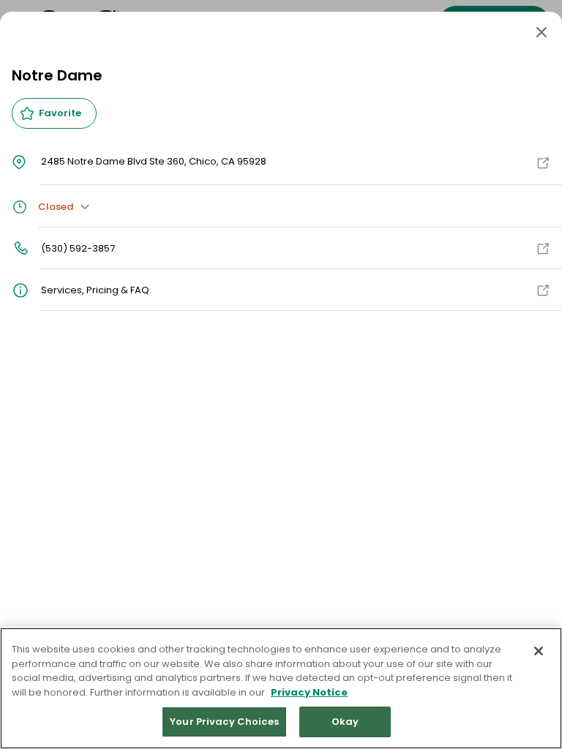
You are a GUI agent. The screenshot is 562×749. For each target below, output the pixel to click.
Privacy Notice (309, 692)
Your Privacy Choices (224, 722)
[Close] (541, 32)
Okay (345, 722)
